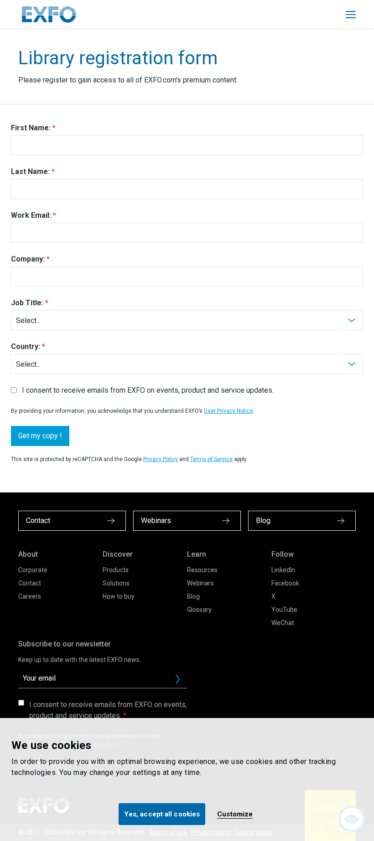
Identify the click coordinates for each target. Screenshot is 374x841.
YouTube (284, 609)
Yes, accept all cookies (162, 814)
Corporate (32, 570)
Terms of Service (211, 459)
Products (116, 570)
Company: (28, 259)
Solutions (116, 583)
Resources (202, 570)
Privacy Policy (160, 459)
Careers (29, 596)
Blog (193, 596)
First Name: (31, 127)
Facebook (285, 583)
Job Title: (27, 302)
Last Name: (30, 171)
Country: (25, 346)
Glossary (199, 609)
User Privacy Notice (228, 411)
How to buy (119, 596)
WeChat (282, 622)
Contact (29, 583)
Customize (235, 814)
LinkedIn (283, 570)
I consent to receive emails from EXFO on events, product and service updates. (148, 390)
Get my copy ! (40, 435)
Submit (178, 679)
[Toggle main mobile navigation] (350, 14)
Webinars (200, 583)
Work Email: (31, 215)
